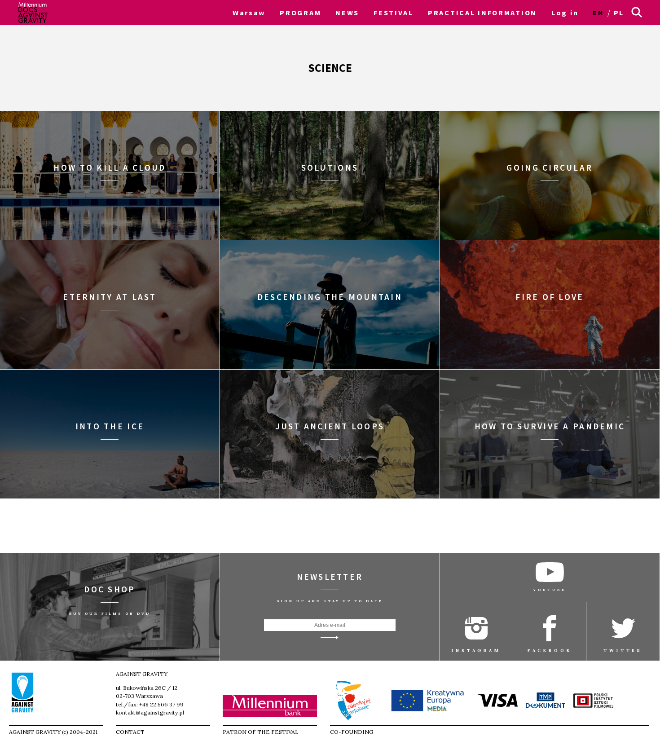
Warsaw (249, 12)
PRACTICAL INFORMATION (482, 12)
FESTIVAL (394, 12)
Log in (564, 12)
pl (619, 12)
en (598, 12)
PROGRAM (300, 12)
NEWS (347, 12)
